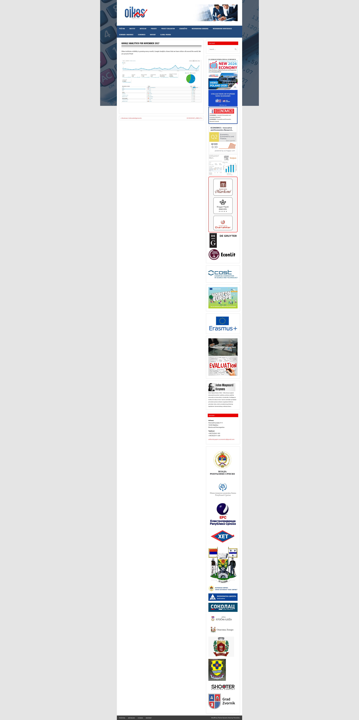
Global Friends (165, 35)
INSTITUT (132, 29)
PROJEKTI (154, 29)
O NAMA (140, 718)
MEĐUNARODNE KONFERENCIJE (222, 29)
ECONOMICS (141, 35)
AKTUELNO (143, 29)
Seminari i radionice (126, 35)
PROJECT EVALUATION (168, 29)
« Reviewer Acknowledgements (131, 118)
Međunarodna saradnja (200, 29)
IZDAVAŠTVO (183, 29)
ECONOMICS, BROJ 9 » (194, 118)
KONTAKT (153, 35)
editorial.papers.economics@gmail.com (221, 439)
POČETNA (122, 29)
